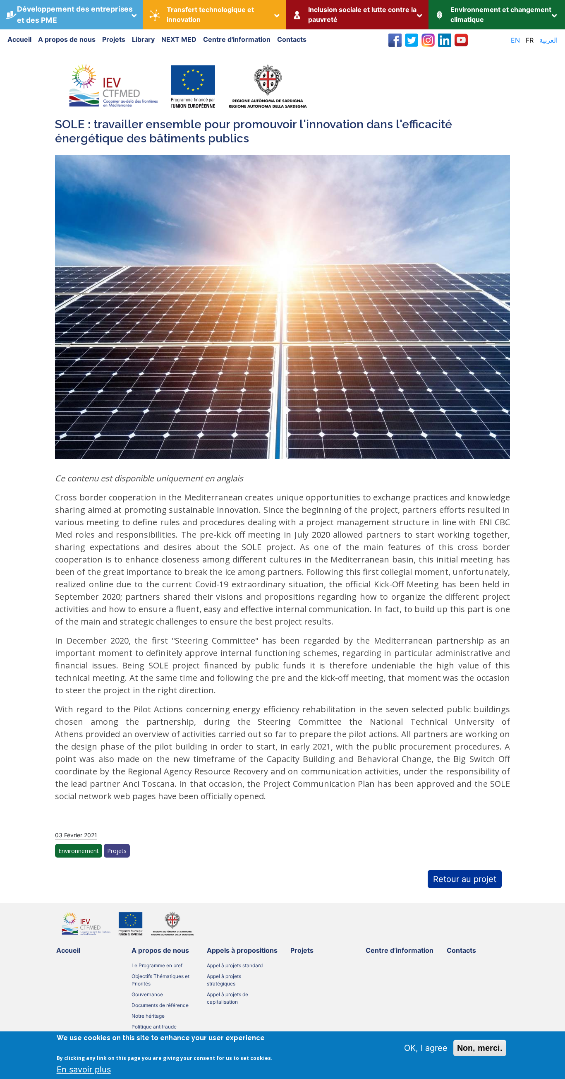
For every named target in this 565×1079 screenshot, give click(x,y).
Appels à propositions (242, 950)
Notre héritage (148, 1016)
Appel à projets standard (235, 965)
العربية (548, 40)
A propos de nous (67, 39)
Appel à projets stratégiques (224, 980)
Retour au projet (464, 879)
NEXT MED (178, 39)
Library (143, 39)
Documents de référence (160, 1005)
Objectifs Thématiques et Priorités (160, 980)
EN (515, 40)
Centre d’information (399, 950)
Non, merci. (480, 1048)
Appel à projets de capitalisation (227, 998)
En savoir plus (84, 1069)
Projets (113, 39)
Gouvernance (147, 994)
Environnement (78, 851)
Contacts (291, 39)
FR (530, 40)
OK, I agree (426, 1048)
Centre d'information (237, 39)
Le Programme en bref (157, 965)
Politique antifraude (154, 1027)
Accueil (19, 39)
